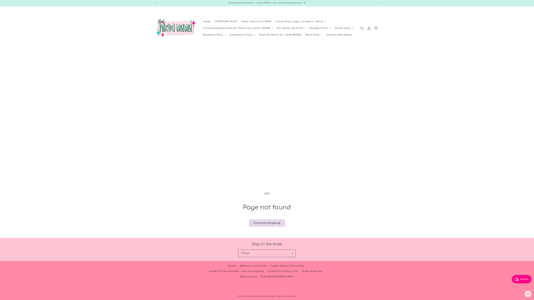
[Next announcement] (378, 3)
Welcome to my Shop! (253, 266)
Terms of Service (311, 271)
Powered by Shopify (286, 296)
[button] (300, 21)
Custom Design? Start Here (287, 266)
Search (232, 266)
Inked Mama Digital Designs (260, 296)
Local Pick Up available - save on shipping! (236, 271)
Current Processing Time (282, 271)
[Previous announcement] (156, 3)
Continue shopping (267, 223)
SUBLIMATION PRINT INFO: (277, 276)
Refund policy (248, 276)
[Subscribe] (292, 253)
